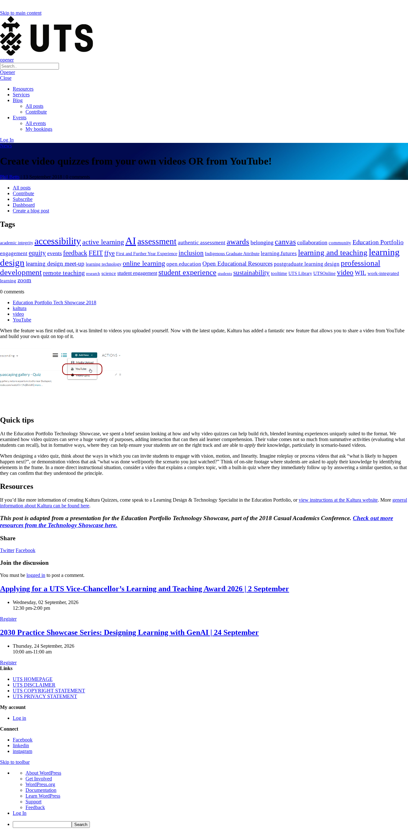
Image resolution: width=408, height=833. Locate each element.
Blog (18, 100)
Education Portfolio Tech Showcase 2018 (54, 302)
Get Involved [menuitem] (39, 778)
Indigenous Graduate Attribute (232, 253)
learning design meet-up (55, 263)
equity (37, 253)
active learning (103, 242)
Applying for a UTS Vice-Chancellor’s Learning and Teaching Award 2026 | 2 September (144, 589)
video (345, 272)
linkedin (21, 745)
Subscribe (23, 199)
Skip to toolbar (15, 762)
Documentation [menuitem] (41, 790)
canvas (285, 241)
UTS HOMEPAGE (33, 679)
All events (36, 123)
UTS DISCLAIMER (34, 685)
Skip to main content (20, 13)
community (340, 242)
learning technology (103, 264)
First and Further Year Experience (146, 253)
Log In (7, 140)
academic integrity (16, 242)
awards (238, 241)
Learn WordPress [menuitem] (43, 796)
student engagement (137, 273)
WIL (360, 272)
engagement (13, 253)
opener (7, 60)
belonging (262, 242)
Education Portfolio (378, 242)
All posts (34, 106)
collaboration (312, 242)
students (225, 273)
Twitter (7, 550)
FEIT (96, 252)
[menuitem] (210, 824)
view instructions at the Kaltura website (338, 500)
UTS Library (300, 273)
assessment (157, 241)
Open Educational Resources (237, 263)
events (54, 253)
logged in (35, 575)
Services (21, 94)
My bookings (39, 129)
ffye (109, 252)
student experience (187, 272)
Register (8, 619)
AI (130, 241)
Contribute (36, 111)
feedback (75, 253)
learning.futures (279, 253)
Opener (7, 72)
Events (19, 117)
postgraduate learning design (306, 264)
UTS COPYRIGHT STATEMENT (49, 690)
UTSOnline (324, 273)
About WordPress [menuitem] (43, 773)
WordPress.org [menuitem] (40, 784)
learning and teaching (333, 252)
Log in (19, 718)
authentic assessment (201, 243)
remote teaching (64, 272)
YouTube (22, 319)
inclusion (191, 252)
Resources (23, 89)
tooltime (279, 273)
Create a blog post (31, 210)
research (93, 273)
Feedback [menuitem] (35, 807)
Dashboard (24, 205)
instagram (22, 751)
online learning (144, 263)
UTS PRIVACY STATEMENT (45, 696)
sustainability (251, 272)
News (6, 145)
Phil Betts (9, 177)
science (108, 273)
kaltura (19, 308)
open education (183, 264)
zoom (24, 280)
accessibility (57, 241)
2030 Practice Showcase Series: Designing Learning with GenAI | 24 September (129, 632)
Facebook (25, 550)
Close (5, 78)
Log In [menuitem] (19, 813)
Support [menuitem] (33, 801)
